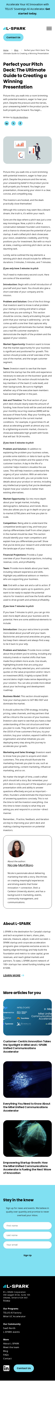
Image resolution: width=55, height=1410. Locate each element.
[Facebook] (20, 123)
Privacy (6, 1300)
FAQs (6, 1354)
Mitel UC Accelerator (14, 1316)
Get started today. (27, 9)
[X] (13, 123)
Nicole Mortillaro (20, 117)
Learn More (11, 975)
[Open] (49, 28)
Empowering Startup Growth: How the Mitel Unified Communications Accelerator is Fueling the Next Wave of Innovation (27, 1168)
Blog (16, 50)
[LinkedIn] (6, 123)
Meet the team (11, 1347)
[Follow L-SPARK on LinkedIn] (6, 1368)
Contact (7, 1358)
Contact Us (13, 37)
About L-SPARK (11, 1343)
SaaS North (9, 1328)
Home (5, 50)
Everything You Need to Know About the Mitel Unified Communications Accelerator (26, 1107)
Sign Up (27, 1255)
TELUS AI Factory (12, 1312)
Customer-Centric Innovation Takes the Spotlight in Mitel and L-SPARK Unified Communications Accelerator (27, 1046)
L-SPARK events (11, 1331)
